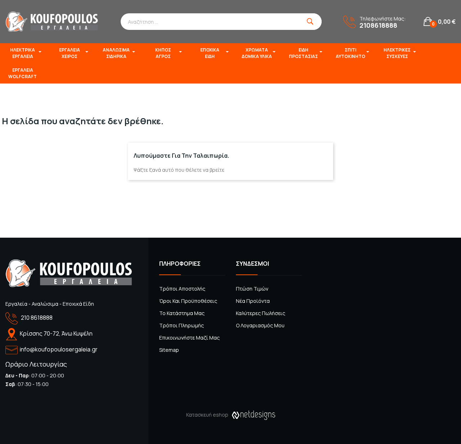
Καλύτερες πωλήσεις (260, 313)
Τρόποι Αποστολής (182, 288)
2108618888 (378, 25)
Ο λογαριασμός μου (260, 325)
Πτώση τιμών (252, 288)
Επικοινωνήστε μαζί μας (189, 337)
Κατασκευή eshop (207, 414)
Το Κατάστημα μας (182, 313)
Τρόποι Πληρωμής (181, 325)
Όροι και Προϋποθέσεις (188, 300)
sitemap (169, 349)
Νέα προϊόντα (253, 300)
